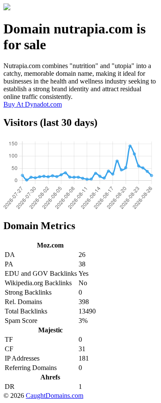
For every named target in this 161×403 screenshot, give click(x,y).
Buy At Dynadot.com (32, 104)
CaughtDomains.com (54, 395)
